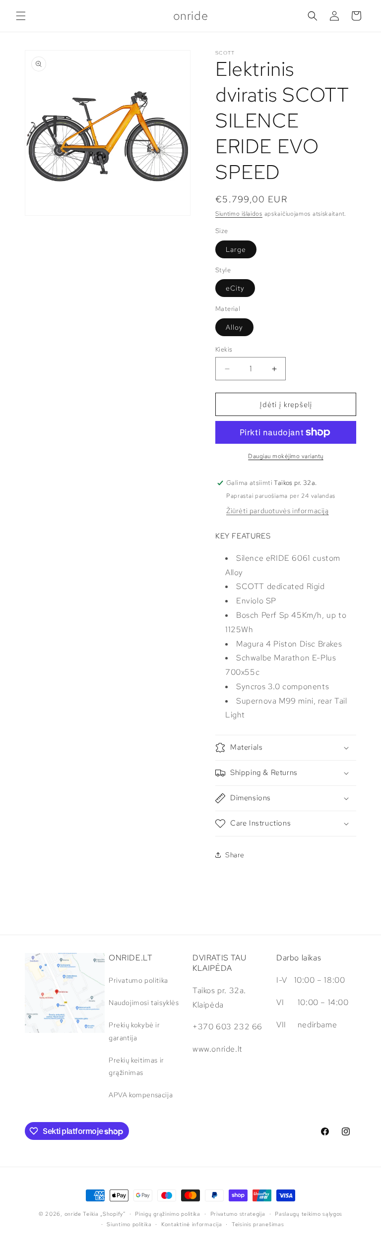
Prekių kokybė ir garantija (134, 1031)
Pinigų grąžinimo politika (167, 1213)
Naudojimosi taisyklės (144, 1002)
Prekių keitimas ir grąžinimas (136, 1066)
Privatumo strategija (237, 1213)
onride (72, 1213)
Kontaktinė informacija (191, 1224)
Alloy (234, 327)
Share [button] (235, 854)
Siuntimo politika (129, 1224)
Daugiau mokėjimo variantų (285, 456)
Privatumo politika (138, 980)
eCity (235, 288)
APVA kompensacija (141, 1094)
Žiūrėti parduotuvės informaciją (277, 510)
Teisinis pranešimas (258, 1224)
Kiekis (223, 349)
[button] (21, 16)
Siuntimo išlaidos (238, 214)
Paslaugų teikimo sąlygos (308, 1213)
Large (236, 249)
